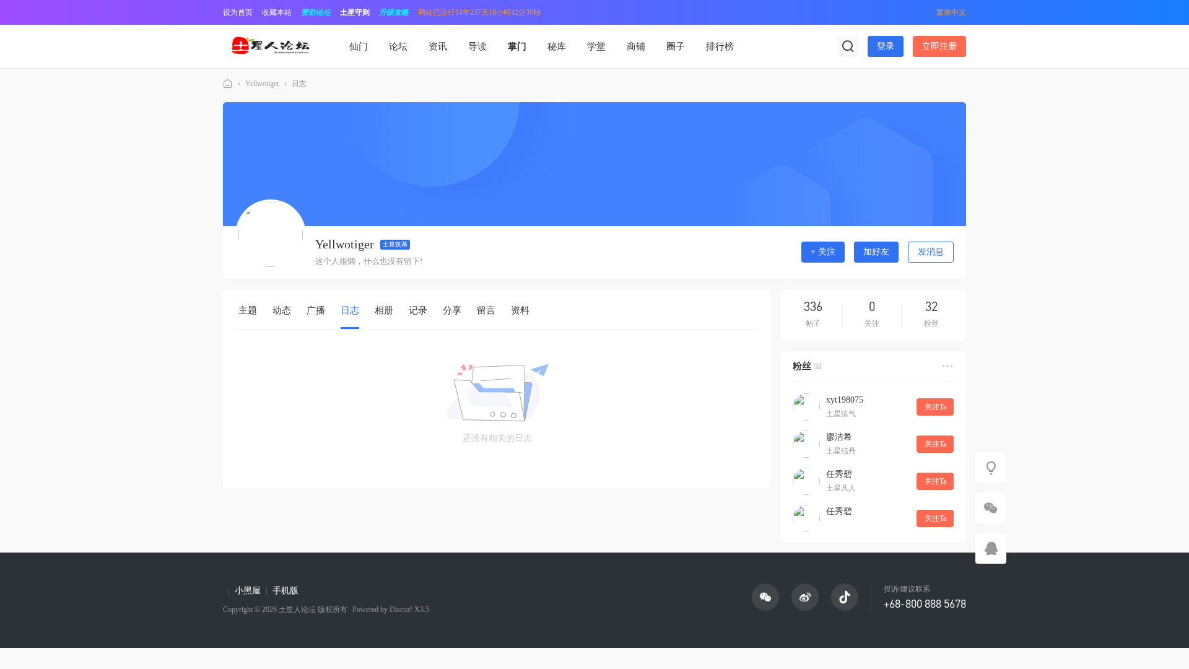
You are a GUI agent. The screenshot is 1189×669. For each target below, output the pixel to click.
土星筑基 (395, 244)
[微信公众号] (765, 597)
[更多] (947, 366)
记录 (418, 310)
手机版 (285, 590)
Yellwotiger (262, 83)
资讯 (438, 46)
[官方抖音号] (844, 597)
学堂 (596, 46)
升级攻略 (394, 12)
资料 (520, 310)
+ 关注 (823, 251)
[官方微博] (805, 597)
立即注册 (939, 46)
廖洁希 (839, 437)
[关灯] (990, 467)
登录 (885, 46)
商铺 (636, 46)
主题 (247, 310)
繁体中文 (951, 12)
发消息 (931, 251)
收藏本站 (277, 12)
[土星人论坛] (270, 46)
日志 (299, 83)
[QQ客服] (990, 548)
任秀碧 (839, 474)
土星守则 (355, 12)
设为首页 (238, 12)
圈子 (675, 46)
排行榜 (720, 46)
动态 (281, 310)
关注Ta (935, 407)
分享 (452, 310)
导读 (477, 46)
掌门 (517, 46)
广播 (316, 310)
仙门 (358, 46)
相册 (384, 310)
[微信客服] (990, 507)
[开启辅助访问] (918, 12)
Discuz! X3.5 (408, 609)
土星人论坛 (228, 84)
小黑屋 (248, 590)
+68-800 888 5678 (925, 603)
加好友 (876, 251)
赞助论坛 (316, 12)
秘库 (556, 46)
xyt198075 (844, 399)
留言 (486, 310)
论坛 (398, 46)
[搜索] (847, 46)
